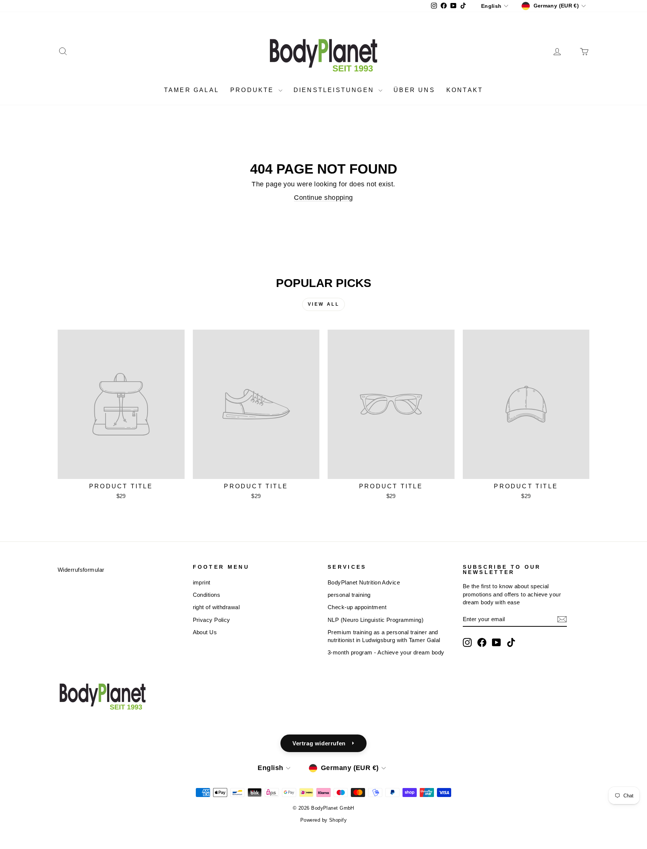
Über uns (414, 90)
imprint (201, 582)
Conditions (207, 595)
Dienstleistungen (335, 90)
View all (324, 304)
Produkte (253, 90)
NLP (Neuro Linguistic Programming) (375, 620)
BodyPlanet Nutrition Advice (364, 582)
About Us (205, 632)
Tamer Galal (191, 90)
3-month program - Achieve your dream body (386, 652)
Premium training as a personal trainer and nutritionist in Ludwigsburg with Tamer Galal (384, 636)
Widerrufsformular (81, 569)
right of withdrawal (216, 607)
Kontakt (464, 90)
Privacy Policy (211, 620)
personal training (349, 595)
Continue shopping (323, 197)
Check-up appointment (357, 607)
